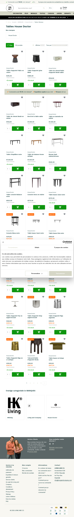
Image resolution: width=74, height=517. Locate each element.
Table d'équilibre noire (14, 154)
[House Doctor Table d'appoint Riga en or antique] (15, 346)
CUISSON (51, 13)
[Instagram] (50, 444)
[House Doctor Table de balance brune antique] (36, 142)
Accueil (14, 22)
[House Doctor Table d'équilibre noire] (15, 142)
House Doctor (29, 22)
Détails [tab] (37, 247)
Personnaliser (35, 273)
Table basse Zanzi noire (57, 195)
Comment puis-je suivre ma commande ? (44, 482)
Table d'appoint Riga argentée (56, 316)
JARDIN (59, 13)
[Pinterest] (53, 444)
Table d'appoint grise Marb (35, 71)
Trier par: (49, 45)
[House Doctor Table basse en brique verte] (57, 346)
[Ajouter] (18, 85)
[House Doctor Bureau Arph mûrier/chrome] (57, 142)
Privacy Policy (10, 491)
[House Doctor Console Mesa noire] (15, 221)
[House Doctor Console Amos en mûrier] (36, 183)
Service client (63, 2)
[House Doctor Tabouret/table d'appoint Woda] (36, 346)
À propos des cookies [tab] (61, 247)
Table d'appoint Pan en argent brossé (14, 316)
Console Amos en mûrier (36, 194)
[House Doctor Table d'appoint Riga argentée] (57, 304)
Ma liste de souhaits (28, 473)
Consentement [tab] (12, 247)
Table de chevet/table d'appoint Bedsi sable (56, 71)
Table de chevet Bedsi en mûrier (15, 117)
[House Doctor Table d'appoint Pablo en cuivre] (15, 59)
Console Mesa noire (13, 233)
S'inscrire (25, 468)
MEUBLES (34, 13)
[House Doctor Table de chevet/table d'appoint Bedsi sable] (57, 59)
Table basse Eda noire (56, 233)
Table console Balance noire (14, 195)
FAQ (7, 501)
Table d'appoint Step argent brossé (35, 316)
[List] (33, 45)
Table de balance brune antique (36, 155)
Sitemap (8, 494)
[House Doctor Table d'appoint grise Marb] (36, 59)
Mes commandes (27, 470)
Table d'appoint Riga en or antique (14, 359)
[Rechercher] (44, 8)
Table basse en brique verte (56, 359)
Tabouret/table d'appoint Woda (33, 359)
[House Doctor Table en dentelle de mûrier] (57, 104)
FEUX (26, 13)
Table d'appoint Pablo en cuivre (15, 71)
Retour (9, 22)
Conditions (9, 487)
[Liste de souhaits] (22, 52)
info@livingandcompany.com (63, 480)
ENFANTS (67, 13)
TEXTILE (42, 13)
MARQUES (20, 22)
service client (33, 451)
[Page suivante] (44, 383)
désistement (9, 489)
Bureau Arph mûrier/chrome (54, 155)
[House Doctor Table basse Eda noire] (57, 221)
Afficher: (37, 45)
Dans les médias (11, 499)
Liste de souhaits (54, 2)
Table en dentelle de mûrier (56, 117)
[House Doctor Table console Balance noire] (15, 183)
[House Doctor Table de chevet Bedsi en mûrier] (15, 104)
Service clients (10, 479)
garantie (8, 477)
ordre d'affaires (10, 496)
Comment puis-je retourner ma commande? (43, 490)
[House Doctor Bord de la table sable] (36, 104)
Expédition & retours (12, 475)
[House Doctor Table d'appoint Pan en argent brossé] (15, 304)
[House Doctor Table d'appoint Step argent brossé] (36, 304)
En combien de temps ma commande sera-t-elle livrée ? (44, 470)
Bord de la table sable (35, 116)
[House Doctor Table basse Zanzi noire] (57, 183)
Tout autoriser (60, 273)
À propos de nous (43, 2)
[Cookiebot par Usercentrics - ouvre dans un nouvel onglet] (64, 242)
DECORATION (17, 13)
